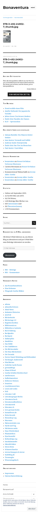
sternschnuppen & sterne (15, 452)
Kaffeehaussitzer (11, 378)
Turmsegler (9, 457)
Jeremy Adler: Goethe (25, 177)
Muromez (8, 420)
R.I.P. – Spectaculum (12, 122)
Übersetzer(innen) (15, 206)
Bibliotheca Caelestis (13, 328)
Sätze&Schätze (10, 444)
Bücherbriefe (10, 317)
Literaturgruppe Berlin (14, 397)
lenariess (8, 383)
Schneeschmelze (11, 449)
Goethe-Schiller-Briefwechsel (16, 373)
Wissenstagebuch (11, 460)
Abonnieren (9, 255)
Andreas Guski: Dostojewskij (16, 143)
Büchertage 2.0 (10, 320)
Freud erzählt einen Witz (14, 108)
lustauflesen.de (11, 412)
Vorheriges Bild (7, 17)
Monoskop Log (10, 418)
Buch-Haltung (10, 331)
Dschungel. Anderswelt (14, 360)
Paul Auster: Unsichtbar (14, 148)
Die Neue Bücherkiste (13, 352)
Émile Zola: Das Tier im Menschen (18, 145)
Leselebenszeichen (12, 386)
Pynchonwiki (10, 436)
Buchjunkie (9, 333)
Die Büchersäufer (11, 349)
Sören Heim (9, 447)
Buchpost (8, 336)
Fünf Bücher (9, 362)
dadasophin (9, 339)
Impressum (9, 473)
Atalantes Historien (12, 312)
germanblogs (10, 368)
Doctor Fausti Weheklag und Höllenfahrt (20, 357)
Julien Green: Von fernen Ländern (17, 116)
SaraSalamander (11, 441)
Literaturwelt (10, 405)
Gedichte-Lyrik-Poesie (13, 365)
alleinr (7, 304)
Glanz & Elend (10, 370)
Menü (33, 7)
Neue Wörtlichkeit (12, 431)
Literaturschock (11, 399)
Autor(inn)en (13, 204)
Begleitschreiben (11, 323)
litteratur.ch (9, 407)
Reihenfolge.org (11, 439)
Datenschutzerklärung (13, 476)
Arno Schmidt (8, 494)
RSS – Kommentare (12, 272)
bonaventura (9, 161)
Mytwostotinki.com (12, 423)
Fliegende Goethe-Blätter (14, 291)
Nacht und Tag (10, 426)
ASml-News (9, 310)
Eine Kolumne (10, 288)
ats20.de (8, 315)
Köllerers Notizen (12, 381)
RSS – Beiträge (10, 270)
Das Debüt (8, 344)
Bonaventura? (8, 489)
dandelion (9, 341)
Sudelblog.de (10, 455)
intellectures (10, 376)
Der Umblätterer (11, 346)
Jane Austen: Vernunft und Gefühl (17, 140)
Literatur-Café (10, 394)
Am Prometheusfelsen (13, 286)
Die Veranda (9, 354)
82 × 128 (14, 46)
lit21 (6, 391)
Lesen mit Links (11, 389)
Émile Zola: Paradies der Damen (17, 119)
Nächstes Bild (18, 17)
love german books (12, 410)
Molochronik (10, 415)
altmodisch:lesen (11, 307)
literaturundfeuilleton (13, 402)
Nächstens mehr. (11, 428)
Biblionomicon (10, 325)
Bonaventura (16, 7)
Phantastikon (10, 434)
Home (5, 485)
